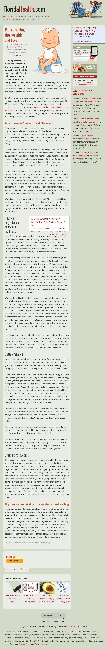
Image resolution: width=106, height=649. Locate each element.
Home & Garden (26, 16)
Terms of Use (41, 644)
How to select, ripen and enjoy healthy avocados (47, 598)
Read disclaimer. (18, 55)
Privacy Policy (25, 644)
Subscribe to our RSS (79, 626)
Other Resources (21, 19)
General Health (10, 16)
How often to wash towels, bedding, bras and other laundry (87, 101)
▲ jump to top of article (16, 569)
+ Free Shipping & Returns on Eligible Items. (49, 228)
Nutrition (7, 19)
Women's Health (43, 16)
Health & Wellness (20, 44)
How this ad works (83, 41)
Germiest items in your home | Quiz (13, 598)
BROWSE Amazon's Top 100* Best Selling (48, 221)
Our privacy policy (83, 60)
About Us (35, 19)
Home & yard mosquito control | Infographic (64, 598)
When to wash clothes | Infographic (30, 598)
